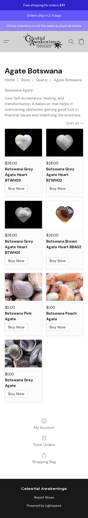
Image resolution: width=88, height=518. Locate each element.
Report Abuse (44, 497)
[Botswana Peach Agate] (64, 287)
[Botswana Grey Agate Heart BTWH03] (23, 142)
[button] (44, 41)
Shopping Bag (44, 461)
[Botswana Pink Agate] (23, 287)
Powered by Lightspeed (44, 505)
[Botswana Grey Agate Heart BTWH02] (64, 142)
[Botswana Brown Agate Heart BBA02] (64, 215)
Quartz (42, 79)
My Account (44, 427)
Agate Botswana (68, 79)
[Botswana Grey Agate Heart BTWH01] (23, 215)
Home (10, 79)
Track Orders (44, 444)
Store (25, 79)
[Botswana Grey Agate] (23, 353)
